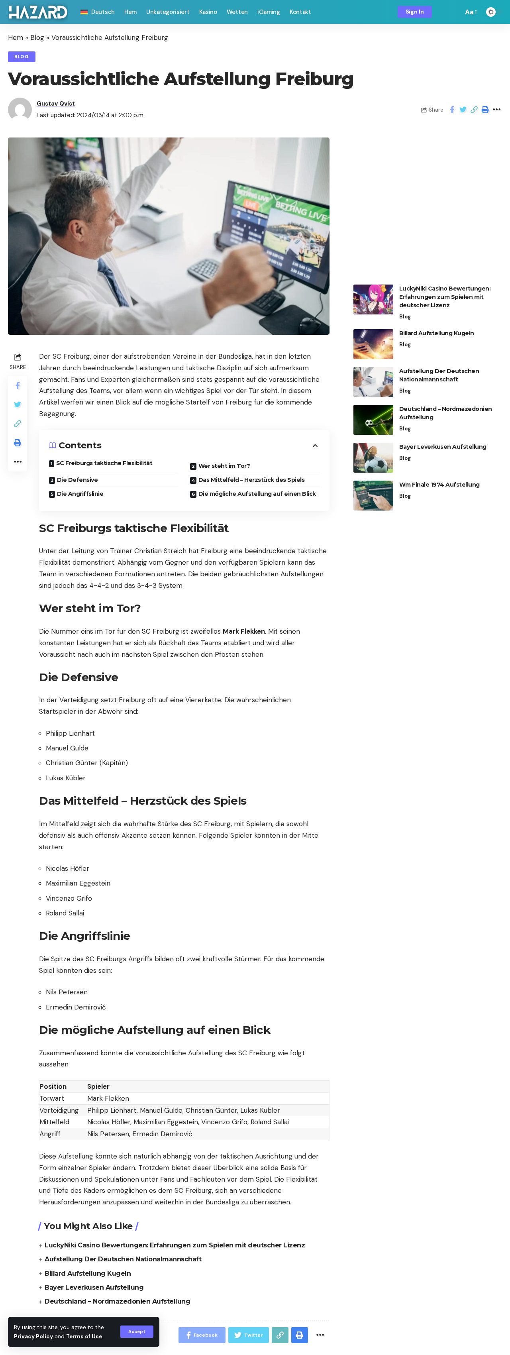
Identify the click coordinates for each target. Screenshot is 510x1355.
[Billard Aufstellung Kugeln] (373, 344)
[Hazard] (38, 12)
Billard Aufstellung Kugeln (88, 1273)
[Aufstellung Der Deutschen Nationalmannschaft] (373, 382)
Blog (37, 37)
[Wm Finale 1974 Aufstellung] (373, 496)
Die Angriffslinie (80, 493)
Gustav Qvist (56, 104)
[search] (455, 12)
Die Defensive (77, 479)
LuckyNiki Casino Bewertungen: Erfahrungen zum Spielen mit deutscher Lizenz (175, 1245)
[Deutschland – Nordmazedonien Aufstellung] (373, 420)
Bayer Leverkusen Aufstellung (94, 1287)
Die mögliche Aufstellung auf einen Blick (257, 493)
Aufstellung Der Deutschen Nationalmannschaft (123, 1259)
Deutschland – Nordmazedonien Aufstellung (117, 1301)
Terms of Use (84, 1336)
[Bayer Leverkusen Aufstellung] (373, 458)
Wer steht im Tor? (224, 465)
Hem (15, 37)
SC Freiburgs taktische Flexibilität (104, 463)
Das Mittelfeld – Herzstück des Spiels (251, 479)
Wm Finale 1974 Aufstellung (439, 484)
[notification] (443, 12)
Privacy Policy (33, 1336)
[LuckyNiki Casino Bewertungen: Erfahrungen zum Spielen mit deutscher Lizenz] (373, 299)
